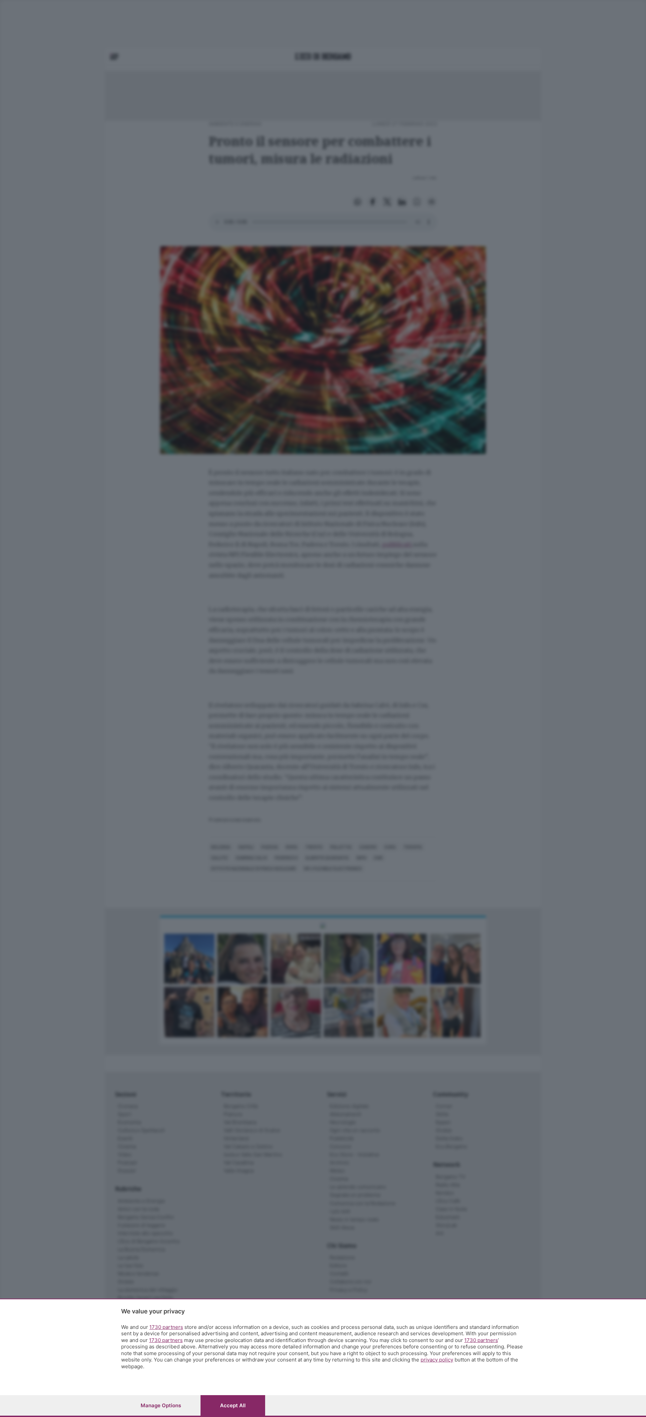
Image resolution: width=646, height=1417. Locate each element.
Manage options (161, 1405)
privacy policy (437, 1359)
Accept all (233, 1405)
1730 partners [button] (166, 1327)
